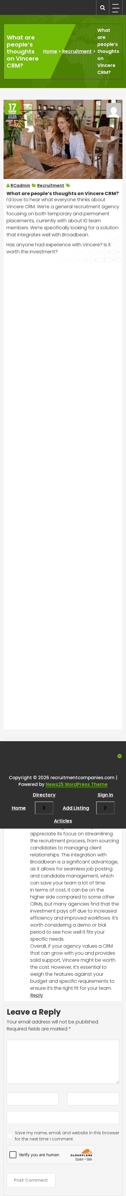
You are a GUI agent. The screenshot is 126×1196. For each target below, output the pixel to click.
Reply (36, 995)
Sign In (105, 794)
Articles (63, 821)
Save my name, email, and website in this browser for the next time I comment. (67, 1136)
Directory (44, 794)
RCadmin (20, 185)
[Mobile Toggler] (44, 807)
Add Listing (76, 808)
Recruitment (77, 51)
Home (50, 51)
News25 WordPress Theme (77, 784)
